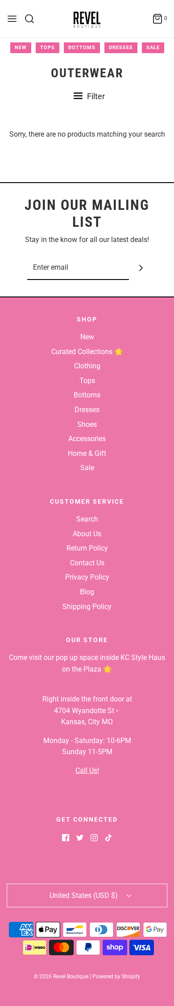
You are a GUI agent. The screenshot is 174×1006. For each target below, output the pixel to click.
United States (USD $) (85, 895)
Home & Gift (87, 453)
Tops (47, 47)
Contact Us (87, 563)
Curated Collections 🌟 (87, 351)
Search (87, 519)
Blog (87, 592)
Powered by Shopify (116, 976)
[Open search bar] (32, 19)
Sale (153, 47)
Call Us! (87, 770)
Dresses (121, 47)
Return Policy (87, 548)
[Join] (141, 267)
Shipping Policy (87, 606)
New (21, 47)
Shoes (87, 424)
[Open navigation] (12, 19)
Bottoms (81, 47)
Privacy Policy (87, 577)
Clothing (87, 366)
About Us (87, 534)
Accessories (87, 438)
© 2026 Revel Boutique (61, 976)
